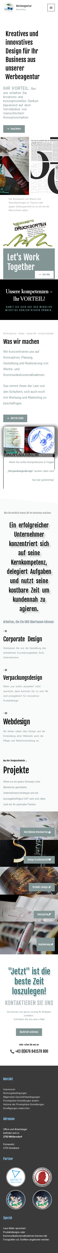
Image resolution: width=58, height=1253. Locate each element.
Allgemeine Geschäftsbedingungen (21, 1097)
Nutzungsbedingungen (15, 1093)
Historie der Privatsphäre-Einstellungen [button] (23, 1104)
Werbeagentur (24, 6)
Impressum (9, 1089)
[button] (37, 832)
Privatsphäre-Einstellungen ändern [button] (21, 1100)
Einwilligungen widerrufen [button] (16, 1108)
